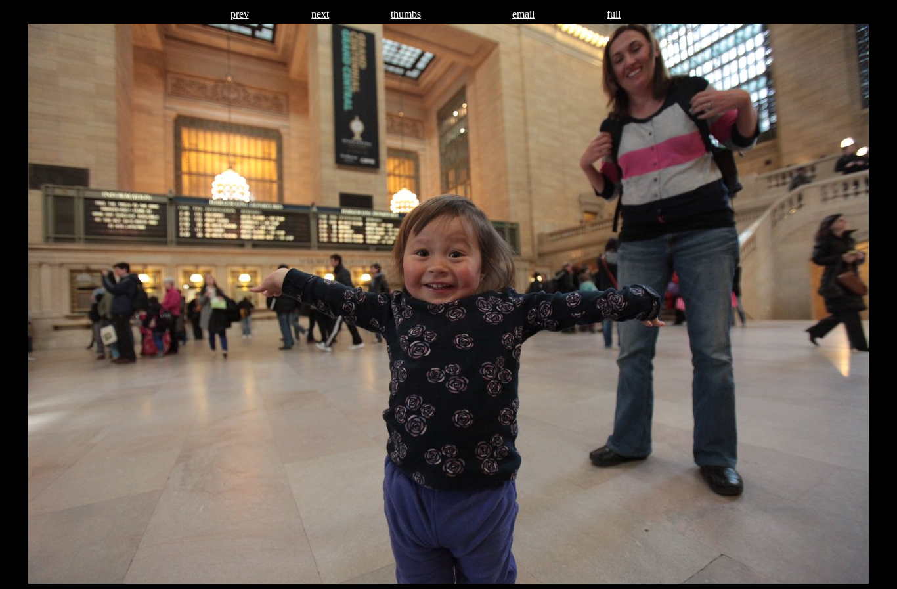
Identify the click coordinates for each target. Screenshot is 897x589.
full (614, 14)
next (320, 14)
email (523, 14)
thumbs (406, 14)
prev (239, 14)
